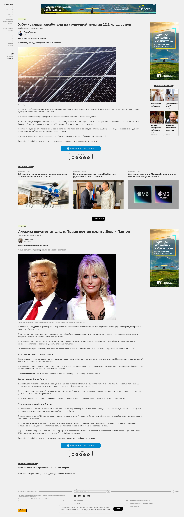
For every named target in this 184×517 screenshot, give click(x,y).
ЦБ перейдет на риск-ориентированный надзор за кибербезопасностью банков (42, 175)
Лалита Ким (28, 239)
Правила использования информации (139, 500)
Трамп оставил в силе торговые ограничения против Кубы (43, 468)
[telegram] (84, 496)
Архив (78, 503)
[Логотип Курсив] (8, 4)
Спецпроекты (9, 48)
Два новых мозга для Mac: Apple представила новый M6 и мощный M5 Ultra (152, 175)
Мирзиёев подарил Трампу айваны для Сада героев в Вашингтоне (46, 474)
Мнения (11, 26)
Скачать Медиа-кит (134, 506)
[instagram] (79, 496)
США (42, 245)
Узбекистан (10, 58)
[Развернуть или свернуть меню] (12, 38)
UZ (9, 9)
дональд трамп (29, 245)
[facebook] (75, 496)
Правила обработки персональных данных (141, 503)
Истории (10, 16)
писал (43, 141)
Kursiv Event (9, 33)
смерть (37, 245)
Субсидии (34, 38)
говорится (134, 327)
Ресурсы (10, 23)
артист (21, 245)
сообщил (32, 112)
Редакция (10, 43)
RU (7, 9)
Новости (10, 14)
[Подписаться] (108, 491)
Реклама (10, 45)
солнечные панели (24, 38)
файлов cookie (89, 511)
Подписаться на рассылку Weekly (84, 489)
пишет (84, 386)
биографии (86, 426)
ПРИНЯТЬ (118, 509)
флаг (46, 245)
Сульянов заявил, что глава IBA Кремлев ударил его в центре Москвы (94, 175)
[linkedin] (88, 496)
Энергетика (42, 38)
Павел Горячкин (30, 32)
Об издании (80, 500)
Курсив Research (8, 28)
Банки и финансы (8, 21)
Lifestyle (10, 30)
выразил (28, 359)
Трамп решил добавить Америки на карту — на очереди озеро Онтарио (68, 374)
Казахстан (10, 56)
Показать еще (98, 218)
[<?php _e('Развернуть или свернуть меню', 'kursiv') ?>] (12, 53)
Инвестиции (9, 19)
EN (12, 9)
